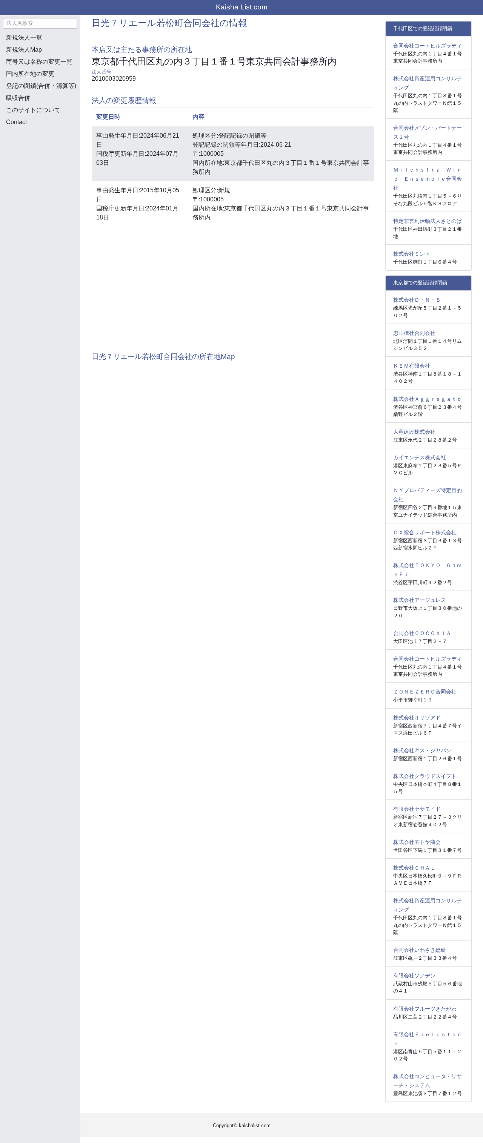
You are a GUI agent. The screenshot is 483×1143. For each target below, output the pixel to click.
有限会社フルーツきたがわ (425, 1009)
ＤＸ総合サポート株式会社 (425, 532)
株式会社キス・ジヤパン (422, 750)
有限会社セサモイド (417, 809)
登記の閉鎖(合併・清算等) (41, 86)
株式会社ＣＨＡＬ (414, 868)
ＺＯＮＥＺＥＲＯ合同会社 (425, 692)
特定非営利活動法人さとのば (427, 221)
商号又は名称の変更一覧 (39, 61)
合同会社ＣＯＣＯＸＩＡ (422, 633)
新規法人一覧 (24, 37)
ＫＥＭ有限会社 (411, 366)
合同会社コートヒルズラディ (427, 46)
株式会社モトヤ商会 (417, 842)
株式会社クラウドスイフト (425, 776)
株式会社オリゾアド (417, 718)
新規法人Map (24, 49)
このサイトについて (33, 110)
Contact (16, 122)
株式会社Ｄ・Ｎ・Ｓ (417, 300)
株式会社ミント (411, 254)
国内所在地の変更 (30, 74)
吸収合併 (18, 98)
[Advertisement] (40, 172)
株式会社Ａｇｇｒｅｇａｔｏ (427, 399)
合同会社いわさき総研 (419, 950)
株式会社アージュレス (419, 600)
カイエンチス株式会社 (419, 457)
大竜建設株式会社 (414, 432)
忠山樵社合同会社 (414, 333)
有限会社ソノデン (414, 976)
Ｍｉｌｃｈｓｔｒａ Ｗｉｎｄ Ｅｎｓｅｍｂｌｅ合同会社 (427, 179)
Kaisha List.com (242, 7)
